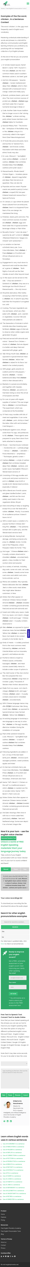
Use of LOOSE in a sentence (12, 1179)
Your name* (12, 982)
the (3, 931)
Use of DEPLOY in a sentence (12, 1152)
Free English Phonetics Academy (11, 1228)
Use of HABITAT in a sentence (12, 1182)
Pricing (3, 1220)
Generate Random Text (8, 838)
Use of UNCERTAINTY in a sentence (14, 1193)
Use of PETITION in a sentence (13, 1158)
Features (3, 1217)
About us (3, 1242)
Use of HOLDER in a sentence (12, 1149)
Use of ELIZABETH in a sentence (13, 1190)
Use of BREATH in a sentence (12, 1164)
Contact (3, 1245)
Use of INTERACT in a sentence (13, 1170)
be (3, 937)
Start (3, 1095)
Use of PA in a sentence (10, 1173)
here (3, 944)
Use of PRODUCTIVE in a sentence (14, 1161)
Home (3, 1214)
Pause (10, 1095)
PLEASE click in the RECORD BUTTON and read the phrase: (15, 882)
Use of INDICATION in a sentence (13, 1147)
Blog (2, 1234)
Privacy (3, 1248)
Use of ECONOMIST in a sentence (13, 1144)
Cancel (25, 1095)
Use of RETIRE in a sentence (12, 1196)
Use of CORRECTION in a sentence (14, 1155)
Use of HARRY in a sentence (12, 1176)
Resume (17, 1095)
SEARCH (15, 927)
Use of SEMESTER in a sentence (13, 1199)
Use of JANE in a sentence (11, 1185)
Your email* (12, 973)
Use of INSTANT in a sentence (12, 1167)
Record (6, 869)
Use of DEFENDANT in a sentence (14, 1187)
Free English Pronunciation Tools (11, 1231)
